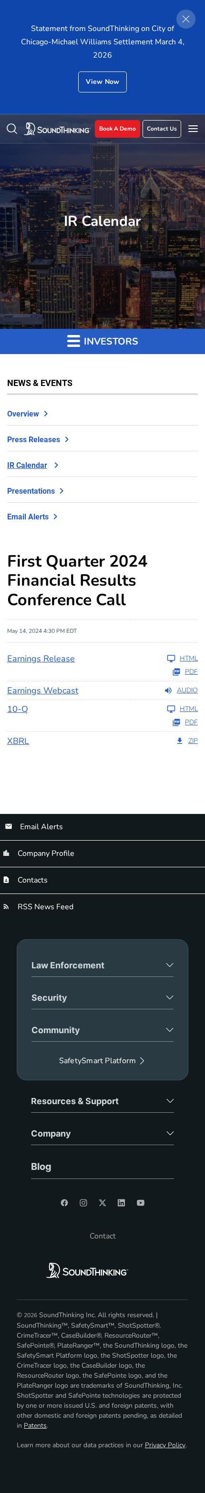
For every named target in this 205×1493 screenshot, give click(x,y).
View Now (103, 81)
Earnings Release (41, 658)
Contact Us (162, 128)
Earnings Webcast (42, 690)
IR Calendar (27, 465)
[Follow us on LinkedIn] (121, 1202)
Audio (187, 690)
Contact (103, 1236)
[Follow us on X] (102, 1202)
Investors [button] (110, 341)
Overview (23, 413)
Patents (35, 1425)
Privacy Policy (165, 1445)
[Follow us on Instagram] (83, 1202)
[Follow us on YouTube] (140, 1202)
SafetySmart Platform (97, 1061)
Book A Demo (117, 128)
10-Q (17, 709)
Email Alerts (28, 516)
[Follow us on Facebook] (64, 1202)
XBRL (18, 741)
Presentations (31, 491)
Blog (41, 1166)
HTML (189, 658)
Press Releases (33, 439)
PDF (191, 672)
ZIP (193, 741)
